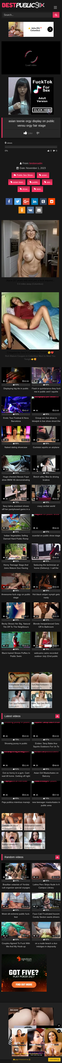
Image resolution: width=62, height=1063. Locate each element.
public (35, 182)
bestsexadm (35, 163)
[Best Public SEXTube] (25, 5)
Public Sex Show (25, 175)
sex (48, 182)
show (24, 189)
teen (39, 189)
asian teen (18, 182)
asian (44, 175)
